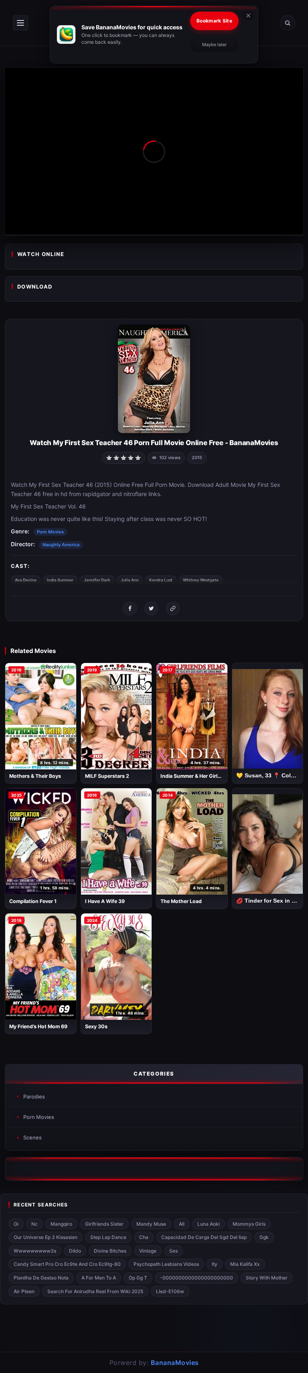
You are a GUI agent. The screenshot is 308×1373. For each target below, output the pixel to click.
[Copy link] (173, 608)
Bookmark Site (214, 21)
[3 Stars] (123, 457)
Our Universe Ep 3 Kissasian (45, 1237)
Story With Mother (267, 1278)
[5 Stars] (138, 457)
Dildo (75, 1251)
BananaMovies (175, 1363)
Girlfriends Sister (104, 1224)
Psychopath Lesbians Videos (166, 1264)
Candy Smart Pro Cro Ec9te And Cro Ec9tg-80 (67, 1264)
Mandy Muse (151, 1224)
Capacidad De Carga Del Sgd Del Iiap (204, 1237)
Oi (16, 1224)
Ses (173, 1251)
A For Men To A (98, 1278)
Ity (214, 1264)
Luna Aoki (208, 1224)
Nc (34, 1224)
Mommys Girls (249, 1224)
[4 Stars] (130, 457)
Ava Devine (25, 580)
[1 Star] (109, 457)
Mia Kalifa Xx (245, 1264)
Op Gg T (138, 1278)
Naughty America (61, 544)
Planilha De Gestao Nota (41, 1278)
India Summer (60, 580)
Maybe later (214, 44)
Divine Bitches (110, 1251)
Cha (143, 1237)
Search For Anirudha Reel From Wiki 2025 (95, 1291)
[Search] (287, 23)
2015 (197, 457)
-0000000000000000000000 (196, 1278)
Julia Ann (130, 580)
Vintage (147, 1251)
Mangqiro (61, 1224)
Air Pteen (24, 1291)
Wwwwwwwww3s (35, 1251)
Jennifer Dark (97, 580)
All (181, 1224)
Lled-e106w (170, 1291)
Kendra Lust (160, 580)
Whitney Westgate (201, 580)
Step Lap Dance (108, 1237)
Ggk (264, 1237)
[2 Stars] (116, 457)
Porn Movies (50, 532)
